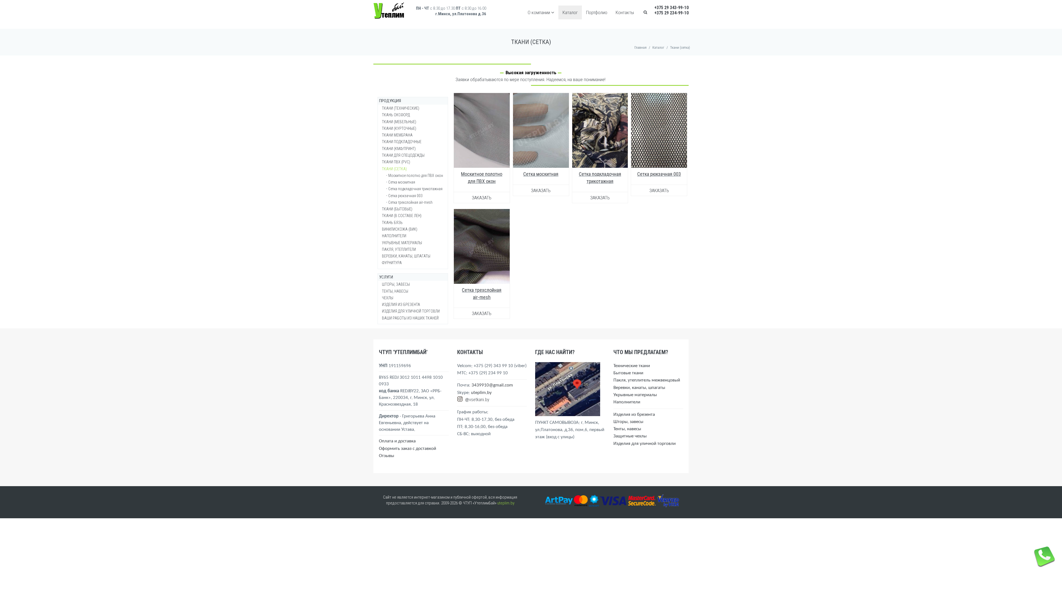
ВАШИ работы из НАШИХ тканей (410, 318)
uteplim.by (481, 392)
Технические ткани (631, 366)
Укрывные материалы (402, 243)
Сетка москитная (540, 174)
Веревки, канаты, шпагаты (406, 256)
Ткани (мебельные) (399, 122)
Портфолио (596, 12)
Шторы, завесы (396, 284)
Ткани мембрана (397, 135)
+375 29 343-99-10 (671, 7)
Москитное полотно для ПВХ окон (415, 175)
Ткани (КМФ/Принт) (399, 148)
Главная (640, 47)
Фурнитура (392, 263)
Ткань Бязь (392, 222)
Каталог (570, 12)
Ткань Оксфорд (396, 115)
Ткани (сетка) (394, 169)
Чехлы (387, 298)
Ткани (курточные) (399, 128)
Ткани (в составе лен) (401, 215)
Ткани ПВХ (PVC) (396, 162)
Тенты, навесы (395, 291)
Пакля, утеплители (399, 249)
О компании (539, 12)
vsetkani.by (479, 399)
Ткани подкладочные (401, 142)
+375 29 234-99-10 (671, 13)
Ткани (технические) (400, 108)
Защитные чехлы (630, 436)
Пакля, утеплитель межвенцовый (646, 380)
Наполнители (394, 236)
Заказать (481, 197)
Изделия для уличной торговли (411, 311)
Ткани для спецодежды (403, 155)
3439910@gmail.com (492, 385)
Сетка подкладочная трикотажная (415, 189)
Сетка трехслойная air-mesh (410, 202)
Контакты (625, 12)
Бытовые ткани (628, 373)
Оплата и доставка (397, 441)
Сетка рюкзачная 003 (659, 174)
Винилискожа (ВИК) (399, 229)
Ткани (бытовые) (397, 209)
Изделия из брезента (401, 304)
